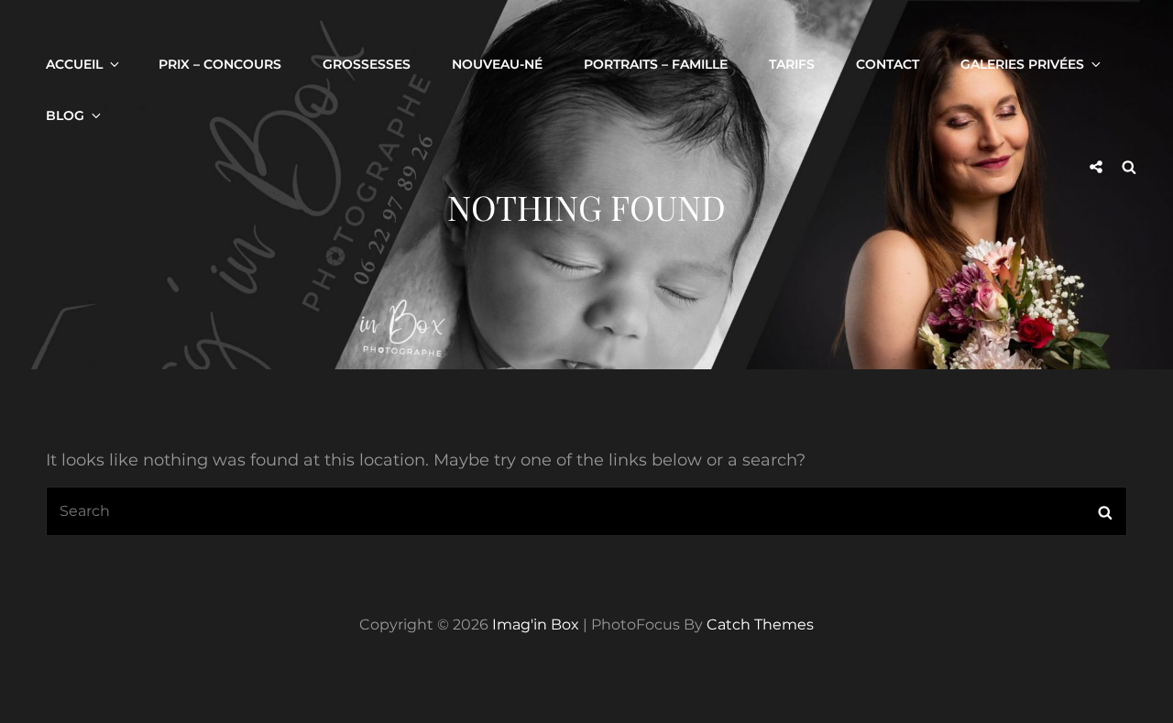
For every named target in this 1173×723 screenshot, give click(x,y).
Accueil (74, 64)
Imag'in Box (535, 624)
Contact (887, 64)
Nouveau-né (497, 64)
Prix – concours (220, 64)
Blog (65, 115)
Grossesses (367, 64)
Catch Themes (760, 624)
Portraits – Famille (656, 64)
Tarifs (792, 64)
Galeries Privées (1022, 64)
